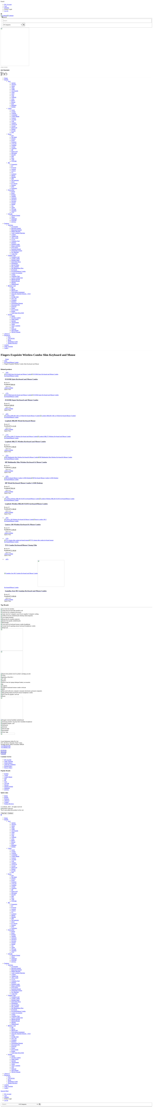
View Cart (3, 813)
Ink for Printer (15, 265)
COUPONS (11, 338)
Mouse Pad (14, 290)
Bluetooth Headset (16, 230)
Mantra (13, 175)
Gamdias (13, 145)
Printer (13, 308)
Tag (12, 206)
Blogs (9, 340)
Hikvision (14, 153)
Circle (13, 110)
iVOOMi (13, 161)
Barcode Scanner (16, 228)
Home (6, 78)
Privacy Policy (8, 767)
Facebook (3, 750)
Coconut (13, 119)
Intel (12, 156)
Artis (12, 95)
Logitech (13, 174)
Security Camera (16, 317)
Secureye (13, 199)
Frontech (13, 142)
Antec (13, 92)
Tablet (13, 324)
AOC (12, 94)
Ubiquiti (10, 214)
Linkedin (3, 753)
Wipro (13, 217)
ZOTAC (13, 222)
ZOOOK (13, 220)
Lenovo (13, 170)
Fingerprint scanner (16, 250)
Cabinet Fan (14, 236)
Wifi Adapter (15, 330)
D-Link (13, 131)
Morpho (13, 177)
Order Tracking (8, 346)
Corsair (13, 111)
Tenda (13, 207)
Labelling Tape (15, 276)
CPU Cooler (14, 238)
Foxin (13, 140)
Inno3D (13, 155)
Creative (13, 123)
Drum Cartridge (15, 246)
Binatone (13, 105)
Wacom (6, 785)
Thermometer (15, 322)
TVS (12, 212)
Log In (6, 11)
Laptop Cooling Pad (17, 278)
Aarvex (13, 83)
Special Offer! (5, 1091)
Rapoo (13, 191)
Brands (6, 79)
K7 (12, 166)
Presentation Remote (17, 303)
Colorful (13, 113)
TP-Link (13, 209)
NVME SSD (15, 297)
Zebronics (14, 218)
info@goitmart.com (10, 1)
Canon (10, 108)
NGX (13, 182)
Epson (9, 134)
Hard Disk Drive (16, 262)
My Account (8, 4)
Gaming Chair (12, 255)
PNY (12, 186)
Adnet (13, 86)
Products (6, 223)
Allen (12, 87)
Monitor (13, 282)
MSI (12, 178)
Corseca (13, 118)
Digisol (13, 129)
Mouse (13, 289)
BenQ (13, 100)
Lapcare (13, 169)
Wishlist (6, 7)
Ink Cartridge (15, 266)
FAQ (9, 337)
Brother (13, 107)
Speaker (13, 321)
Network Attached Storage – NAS (21, 294)
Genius (13, 147)
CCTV (13, 239)
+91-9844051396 (5, 746)
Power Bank (14, 309)
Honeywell (14, 151)
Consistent (14, 115)
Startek (13, 204)
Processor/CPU (15, 305)
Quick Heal (11, 190)
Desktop (13, 242)
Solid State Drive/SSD (17, 313)
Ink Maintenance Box (17, 268)
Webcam (13, 329)
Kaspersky (14, 164)
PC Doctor (14, 183)
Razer (13, 193)
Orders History (8, 763)
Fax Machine (15, 252)
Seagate (13, 202)
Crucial (13, 126)
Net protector (15, 180)
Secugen (13, 201)
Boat (12, 103)
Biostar (13, 102)
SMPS (13, 316)
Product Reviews (12, 343)
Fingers (13, 139)
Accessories (14, 226)
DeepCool (14, 127)
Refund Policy (8, 766)
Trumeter (13, 210)
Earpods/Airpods (16, 249)
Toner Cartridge (15, 325)
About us (6, 800)
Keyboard (14, 270)
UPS (12, 327)
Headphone (14, 263)
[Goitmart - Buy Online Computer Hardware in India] (7, 15)
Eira (12, 135)
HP (12, 150)
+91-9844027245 (5, 747)
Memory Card (12, 286)
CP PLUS (14, 124)
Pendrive (13, 301)
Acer (9, 81)
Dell (12, 132)
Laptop (13, 274)
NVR (12, 295)
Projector (13, 306)
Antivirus (10, 225)
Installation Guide (13, 341)
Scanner (10, 314)
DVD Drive (14, 247)
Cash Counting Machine (18, 233)
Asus (12, 99)
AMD (13, 89)
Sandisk (13, 196)
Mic (12, 287)
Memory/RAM (15, 279)
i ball (12, 159)
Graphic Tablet (15, 258)
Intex (12, 158)
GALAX (13, 143)
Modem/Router (15, 281)
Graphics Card (15, 257)
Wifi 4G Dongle (15, 332)
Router (13, 311)
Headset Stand (15, 260)
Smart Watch (15, 319)
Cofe (12, 121)
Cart (5, 6)
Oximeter (14, 300)
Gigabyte (13, 148)
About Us (7, 333)
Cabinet (13, 234)
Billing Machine (15, 231)
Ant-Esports (14, 91)
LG (12, 172)
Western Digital (15, 215)
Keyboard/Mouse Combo (18, 271)
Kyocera (13, 167)
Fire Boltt (14, 137)
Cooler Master (15, 116)
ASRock (13, 97)
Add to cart (8, 386)
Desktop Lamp (15, 244)
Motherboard (15, 284)
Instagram (3, 752)
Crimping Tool (15, 241)
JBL (9, 162)
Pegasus (13, 185)
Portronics (14, 188)
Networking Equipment (18, 292)
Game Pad (14, 254)
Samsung (13, 198)
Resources (7, 335)
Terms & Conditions (10, 764)
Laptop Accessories (16, 273)
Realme (13, 194)
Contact (6, 345)
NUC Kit (14, 298)
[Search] (23, 24)
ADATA (13, 84)
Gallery (6, 348)
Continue (10, 813)
